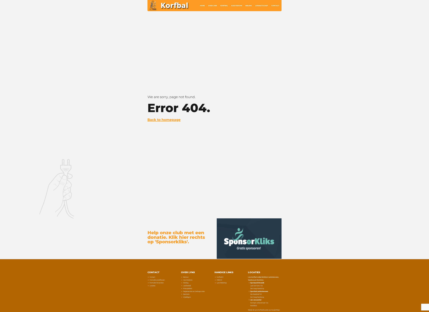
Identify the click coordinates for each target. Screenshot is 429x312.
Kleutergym (236, 5)
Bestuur (186, 277)
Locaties (152, 286)
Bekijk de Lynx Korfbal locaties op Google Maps (264, 310)
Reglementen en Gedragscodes (194, 291)
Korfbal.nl (220, 277)
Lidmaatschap (261, 5)
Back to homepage (164, 120)
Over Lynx (212, 5)
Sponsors (186, 294)
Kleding (185, 283)
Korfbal (224, 5)
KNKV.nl (219, 280)
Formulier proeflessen (157, 280)
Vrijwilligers (187, 297)
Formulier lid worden (157, 283)
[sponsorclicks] (249, 238)
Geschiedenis (187, 280)
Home (202, 5)
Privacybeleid (187, 288)
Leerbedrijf (187, 286)
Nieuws (248, 5)
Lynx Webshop (222, 283)
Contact (275, 5)
